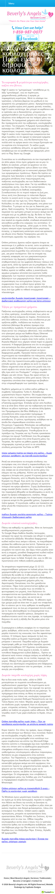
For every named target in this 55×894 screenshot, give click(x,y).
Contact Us (37, 881)
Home (6, 878)
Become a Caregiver (22, 881)
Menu (11, 3)
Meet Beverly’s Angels (19, 878)
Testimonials (45, 878)
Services (34, 878)
